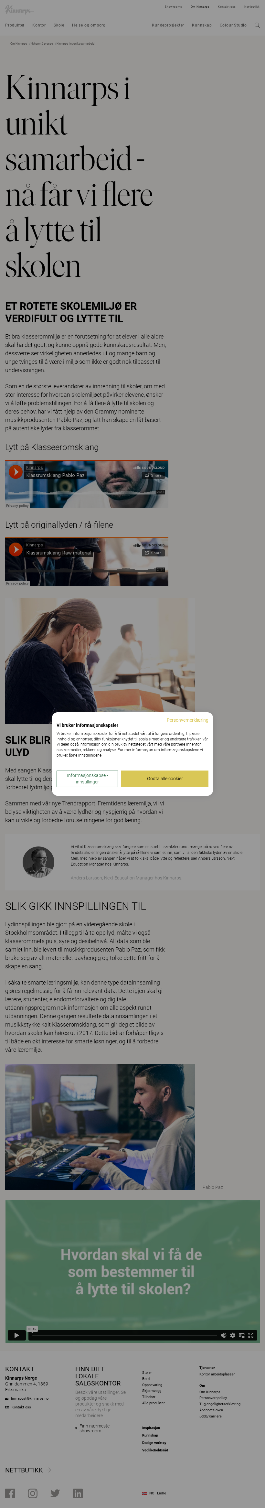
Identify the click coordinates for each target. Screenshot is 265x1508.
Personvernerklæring (187, 720)
